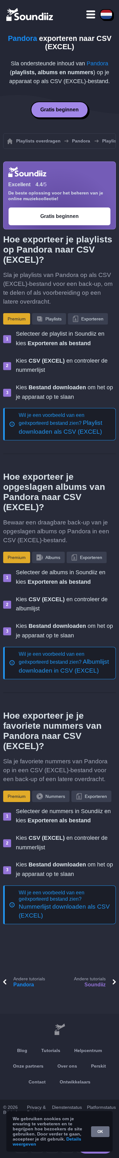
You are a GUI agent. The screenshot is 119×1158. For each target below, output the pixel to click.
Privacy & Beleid (36, 1110)
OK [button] (100, 1131)
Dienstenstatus (67, 1107)
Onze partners (28, 1066)
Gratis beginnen (59, 109)
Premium (17, 318)
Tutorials (50, 1050)
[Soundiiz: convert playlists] (59, 1029)
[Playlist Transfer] (30, 14)
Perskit (98, 1066)
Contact (37, 1081)
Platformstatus (101, 1107)
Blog (22, 1050)
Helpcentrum (88, 1050)
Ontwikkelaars (75, 1081)
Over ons (67, 1066)
